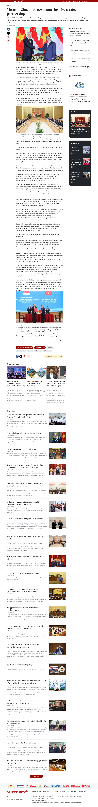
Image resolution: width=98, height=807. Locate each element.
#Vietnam (30, 350)
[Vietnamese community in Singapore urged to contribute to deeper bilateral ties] (57, 506)
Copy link (8, 40)
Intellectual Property (36, 791)
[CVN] (66, 786)
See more (12, 411)
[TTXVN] (20, 786)
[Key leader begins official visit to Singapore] (57, 747)
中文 (82, 1)
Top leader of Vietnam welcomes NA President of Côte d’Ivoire (26, 557)
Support (56, 791)
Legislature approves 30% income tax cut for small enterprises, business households (25, 627)
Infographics (76, 76)
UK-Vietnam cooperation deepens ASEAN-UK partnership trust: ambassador (23, 645)
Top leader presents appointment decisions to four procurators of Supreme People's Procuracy (25, 466)
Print (8, 36)
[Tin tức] (33, 786)
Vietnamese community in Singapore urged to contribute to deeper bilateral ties (23, 503)
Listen (75, 153)
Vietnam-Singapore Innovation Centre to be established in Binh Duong (16, 383)
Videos (75, 112)
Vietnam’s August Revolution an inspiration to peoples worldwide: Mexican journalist (26, 702)
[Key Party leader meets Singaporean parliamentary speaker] (57, 541)
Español (78, 1)
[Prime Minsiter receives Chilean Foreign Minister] (57, 437)
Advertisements (82, 791)
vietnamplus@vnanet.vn (40, 800)
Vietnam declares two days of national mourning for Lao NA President (79, 51)
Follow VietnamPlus (49, 356)
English (69, 1)
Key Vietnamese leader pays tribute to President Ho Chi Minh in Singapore (26, 722)
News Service (74, 791)
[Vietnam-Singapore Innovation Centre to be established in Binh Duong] (16, 372)
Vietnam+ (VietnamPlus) (18, 1)
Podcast (76, 144)
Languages (62, 791)
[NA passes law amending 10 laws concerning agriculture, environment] (57, 765)
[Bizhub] (46, 786)
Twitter (8, 33)
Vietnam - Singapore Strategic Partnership (35, 383)
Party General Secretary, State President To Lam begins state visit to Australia (79, 67)
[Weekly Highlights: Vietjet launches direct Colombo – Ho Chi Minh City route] (86, 161)
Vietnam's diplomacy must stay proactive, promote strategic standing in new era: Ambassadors (80, 59)
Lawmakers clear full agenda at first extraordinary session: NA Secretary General (25, 484)
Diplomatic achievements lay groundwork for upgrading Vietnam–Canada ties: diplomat (79, 33)
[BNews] (40, 786)
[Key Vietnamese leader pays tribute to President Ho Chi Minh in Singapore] (57, 725)
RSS (52, 791)
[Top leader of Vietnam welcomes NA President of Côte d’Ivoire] (57, 561)
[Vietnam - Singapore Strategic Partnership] (36, 372)
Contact (34, 793)
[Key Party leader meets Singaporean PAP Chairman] (57, 523)
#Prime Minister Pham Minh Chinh (24, 347)
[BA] (86, 786)
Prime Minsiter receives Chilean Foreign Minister (24, 433)
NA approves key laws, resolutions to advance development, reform (23, 609)
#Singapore (50, 347)
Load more (36, 776)
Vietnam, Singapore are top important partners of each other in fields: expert (55, 383)
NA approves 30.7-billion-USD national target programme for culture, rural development (23, 590)
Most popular (77, 28)
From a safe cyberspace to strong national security (76, 148)
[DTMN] (76, 786)
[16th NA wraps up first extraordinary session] (57, 578)
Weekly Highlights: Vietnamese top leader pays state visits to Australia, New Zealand (75, 176)
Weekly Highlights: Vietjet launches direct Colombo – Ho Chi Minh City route (76, 161)
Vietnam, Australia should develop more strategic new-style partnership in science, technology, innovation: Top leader (79, 42)
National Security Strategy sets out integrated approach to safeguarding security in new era (79, 99)
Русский (86, 1)
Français (74, 1)
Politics (9, 5)
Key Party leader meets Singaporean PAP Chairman (25, 519)
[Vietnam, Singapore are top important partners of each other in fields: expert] (56, 372)
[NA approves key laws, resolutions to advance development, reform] (57, 612)
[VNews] (27, 786)
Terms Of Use (46, 791)
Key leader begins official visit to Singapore (22, 743)
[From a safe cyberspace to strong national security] (86, 149)
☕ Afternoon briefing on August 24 (19, 665)
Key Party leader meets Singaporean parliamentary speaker (25, 537)
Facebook (8, 29)
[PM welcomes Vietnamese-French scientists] (57, 453)
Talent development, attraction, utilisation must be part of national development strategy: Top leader (27, 682)
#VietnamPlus (38, 350)
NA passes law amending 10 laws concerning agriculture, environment (27, 762)
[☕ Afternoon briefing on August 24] (57, 669)
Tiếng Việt (65, 1)
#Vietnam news (47, 350)
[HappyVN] (11, 786)
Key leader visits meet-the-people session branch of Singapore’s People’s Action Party (25, 416)
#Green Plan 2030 (21, 350)
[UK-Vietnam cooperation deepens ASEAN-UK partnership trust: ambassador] (57, 649)
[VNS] (56, 786)
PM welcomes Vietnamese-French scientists (22, 449)
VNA (68, 791)
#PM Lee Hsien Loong (40, 347)
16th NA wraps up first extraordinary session (23, 573)
